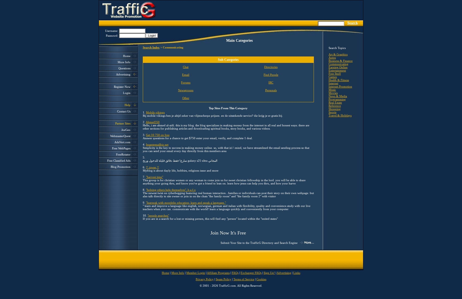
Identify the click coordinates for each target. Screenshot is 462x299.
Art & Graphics (338, 54)
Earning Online (338, 67)
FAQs (235, 272)
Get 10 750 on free (158, 135)
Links (296, 272)
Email (185, 74)
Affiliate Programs (218, 272)
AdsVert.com (122, 142)
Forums (185, 82)
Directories (271, 67)
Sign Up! (269, 272)
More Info (124, 62)
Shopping (335, 109)
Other (185, 98)
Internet (333, 83)
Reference (335, 105)
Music (332, 89)
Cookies (261, 279)
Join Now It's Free (228, 233)
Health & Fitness (339, 80)
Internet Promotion (340, 86)
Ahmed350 (153, 122)
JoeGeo (125, 129)
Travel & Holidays (340, 115)
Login (126, 92)
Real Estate (335, 102)
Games (333, 76)
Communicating (338, 64)
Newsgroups (185, 90)
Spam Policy (223, 279)
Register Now (122, 86)
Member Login (195, 272)
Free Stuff (335, 73)
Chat (185, 67)
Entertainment (337, 70)
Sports (332, 112)
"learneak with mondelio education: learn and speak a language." (186, 202)
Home (126, 56)
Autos (332, 57)
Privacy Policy (205, 279)
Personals (271, 90)
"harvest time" (154, 177)
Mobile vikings (155, 112)
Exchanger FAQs (251, 272)
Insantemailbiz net (157, 144)
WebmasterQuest (120, 136)
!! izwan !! (152, 167)
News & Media (338, 96)
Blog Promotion (120, 166)
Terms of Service (243, 279)
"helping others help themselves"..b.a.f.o (171, 189)
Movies (333, 92)
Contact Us (123, 111)
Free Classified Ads (118, 160)
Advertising (123, 74)
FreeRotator (123, 154)
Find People (271, 74)
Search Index (151, 47)
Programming (337, 99)
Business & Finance (341, 60)
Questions (124, 68)
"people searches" (158, 215)
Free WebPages (121, 148)
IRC (270, 82)
